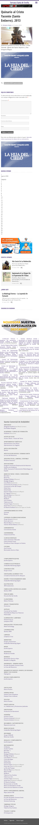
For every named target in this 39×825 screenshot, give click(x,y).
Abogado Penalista (9, 426)
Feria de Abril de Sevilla (10, 596)
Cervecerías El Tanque (10, 484)
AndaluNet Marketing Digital (12, 565)
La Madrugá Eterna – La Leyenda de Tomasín (15, 294)
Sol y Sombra (8, 500)
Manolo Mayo (8, 495)
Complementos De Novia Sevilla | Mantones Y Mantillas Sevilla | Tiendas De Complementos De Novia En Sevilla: (29, 403)
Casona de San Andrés (10, 611)
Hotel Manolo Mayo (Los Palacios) (14, 613)
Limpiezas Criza (8, 636)
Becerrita (6, 477)
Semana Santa (7, 25)
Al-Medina (7, 747)
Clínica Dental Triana (10, 541)
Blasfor (6, 450)
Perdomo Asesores (9, 460)
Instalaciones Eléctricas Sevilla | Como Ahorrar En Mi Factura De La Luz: (29, 410)
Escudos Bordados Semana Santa (13, 665)
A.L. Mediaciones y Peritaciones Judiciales (16, 706)
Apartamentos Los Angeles (12, 445)
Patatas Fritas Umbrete (10, 696)
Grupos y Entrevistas (10, 641)
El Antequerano (8, 813)
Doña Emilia (7, 490)
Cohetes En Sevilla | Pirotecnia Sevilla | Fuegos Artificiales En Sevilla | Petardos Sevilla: (29, 383)
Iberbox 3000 (8, 591)
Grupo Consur (8, 570)
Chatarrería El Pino (9, 535)
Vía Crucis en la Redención (21, 261)
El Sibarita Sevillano (9, 507)
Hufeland (6, 433)
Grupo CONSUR (8, 735)
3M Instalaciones (9, 586)
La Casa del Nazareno (10, 455)
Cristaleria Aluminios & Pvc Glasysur (14, 575)
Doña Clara (7, 488)
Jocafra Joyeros (8, 560)
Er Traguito (7, 493)
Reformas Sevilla (9, 737)
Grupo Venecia (8, 519)
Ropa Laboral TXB (9, 792)
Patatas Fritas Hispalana (11, 694)
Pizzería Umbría (8, 720)
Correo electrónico (6, 121)
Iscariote (6, 512)
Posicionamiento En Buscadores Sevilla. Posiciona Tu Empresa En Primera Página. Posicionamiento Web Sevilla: (29, 369)
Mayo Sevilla (7, 497)
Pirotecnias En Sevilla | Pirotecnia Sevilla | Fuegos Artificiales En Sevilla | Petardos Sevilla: (29, 396)
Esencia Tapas (8, 491)
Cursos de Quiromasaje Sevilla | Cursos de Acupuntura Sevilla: (9, 361)
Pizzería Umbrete (9, 718)
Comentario (5, 100)
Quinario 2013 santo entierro (13, 83)
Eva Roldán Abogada (10, 428)
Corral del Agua (8, 759)
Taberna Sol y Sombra (10, 775)
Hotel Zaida (7, 614)
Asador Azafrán (8, 749)
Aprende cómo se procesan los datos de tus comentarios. (16, 138)
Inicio (5, 820)
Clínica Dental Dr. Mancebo (12, 540)
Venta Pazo (7, 506)
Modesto (6, 498)
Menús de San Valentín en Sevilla (13, 787)
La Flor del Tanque (9, 768)
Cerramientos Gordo (10, 529)
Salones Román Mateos (11, 524)
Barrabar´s (7, 476)
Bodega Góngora (9, 481)
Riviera (6, 514)
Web (2, 126)
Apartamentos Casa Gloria (11, 443)
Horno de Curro (8, 521)
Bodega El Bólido (9, 479)
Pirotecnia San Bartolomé (11, 711)
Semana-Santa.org (9, 801)
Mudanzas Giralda (9, 653)
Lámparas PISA (8, 621)
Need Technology (9, 626)
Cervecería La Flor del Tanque (12, 486)
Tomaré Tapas (8, 504)
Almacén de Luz (8, 619)
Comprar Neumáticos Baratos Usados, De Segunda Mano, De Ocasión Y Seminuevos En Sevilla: (29, 354)
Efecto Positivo (8, 689)
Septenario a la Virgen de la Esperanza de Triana (21, 274)
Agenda (12, 820)
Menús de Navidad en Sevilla (12, 785)
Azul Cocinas (7, 548)
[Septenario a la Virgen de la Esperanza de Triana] (6, 281)
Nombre (3, 115)
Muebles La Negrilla (9, 660)
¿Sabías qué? (5, 290)
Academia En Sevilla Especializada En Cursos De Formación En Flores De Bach (9, 376)
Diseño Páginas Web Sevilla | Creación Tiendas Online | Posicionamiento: (9, 347)
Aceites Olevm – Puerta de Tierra (13, 438)
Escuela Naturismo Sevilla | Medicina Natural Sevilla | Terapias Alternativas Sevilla (9, 384)
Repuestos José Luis (9, 725)
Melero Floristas (8, 601)
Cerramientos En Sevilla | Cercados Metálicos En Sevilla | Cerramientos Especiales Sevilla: (29, 389)
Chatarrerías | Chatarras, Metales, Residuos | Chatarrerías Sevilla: (9, 410)
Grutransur (7, 606)
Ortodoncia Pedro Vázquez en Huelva (14, 543)
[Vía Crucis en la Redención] (6, 269)
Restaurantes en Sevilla (10, 784)
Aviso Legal (19, 820)
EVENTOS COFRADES (6, 257)
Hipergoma (7, 674)
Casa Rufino (7, 483)
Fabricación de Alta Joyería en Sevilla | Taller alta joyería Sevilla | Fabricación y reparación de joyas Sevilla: (9, 392)
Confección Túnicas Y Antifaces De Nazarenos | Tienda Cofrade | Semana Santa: (9, 341)
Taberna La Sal (8, 502)
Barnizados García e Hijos (11, 550)
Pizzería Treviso (8, 716)
